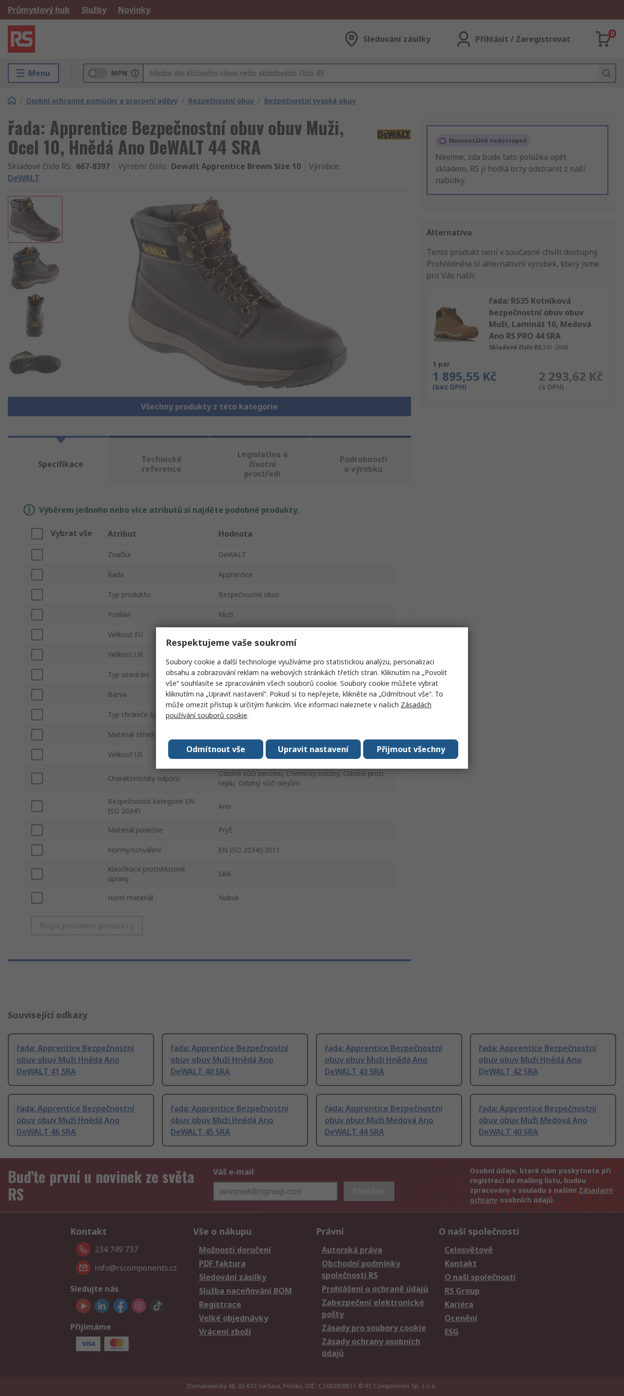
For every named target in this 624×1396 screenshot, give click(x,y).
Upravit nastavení (313, 749)
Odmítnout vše (215, 749)
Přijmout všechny (411, 749)
